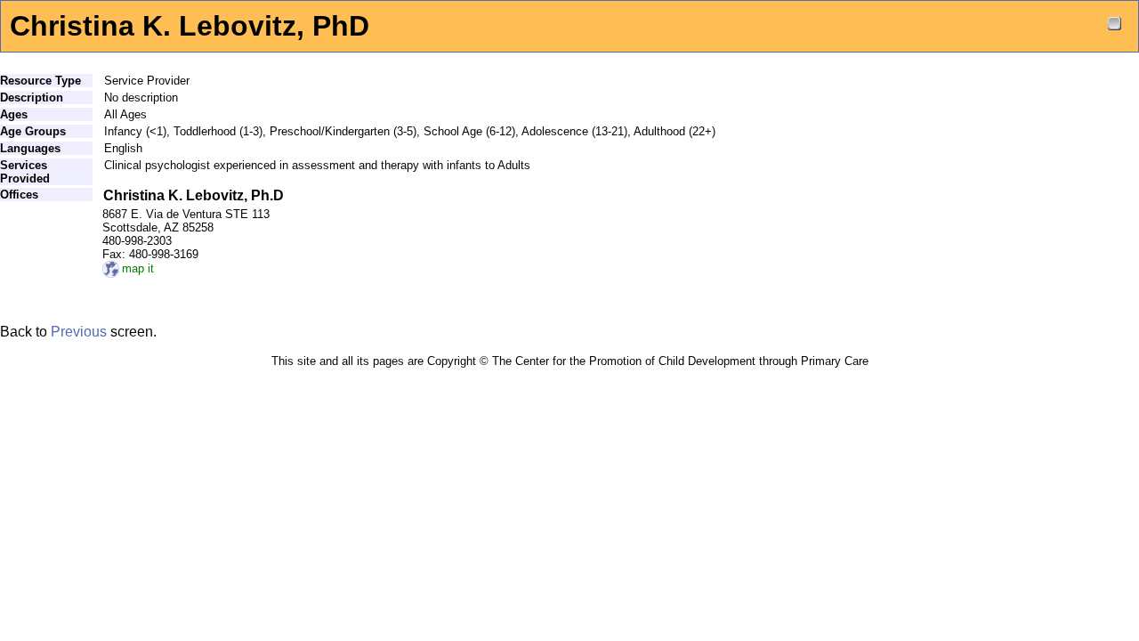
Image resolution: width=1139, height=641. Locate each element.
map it (138, 268)
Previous (79, 331)
